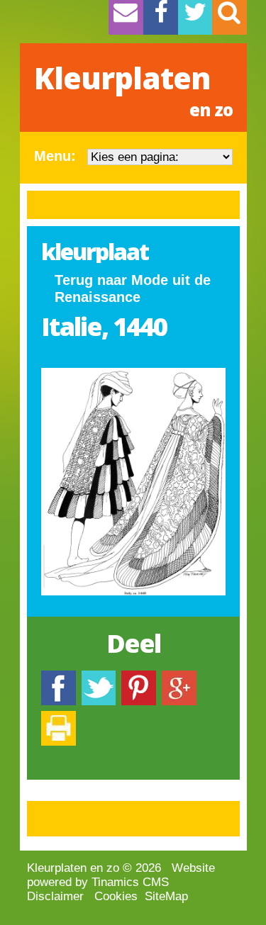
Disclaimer (55, 896)
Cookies (116, 896)
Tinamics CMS (130, 882)
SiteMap (166, 896)
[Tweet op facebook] (99, 677)
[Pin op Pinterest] (138, 677)
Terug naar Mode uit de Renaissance (133, 288)
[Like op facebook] (58, 677)
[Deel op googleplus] (179, 677)
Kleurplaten (133, 89)
